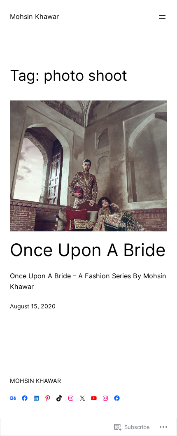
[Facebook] (24, 398)
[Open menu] (162, 17)
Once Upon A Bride (87, 250)
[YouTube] (94, 398)
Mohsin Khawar (34, 16)
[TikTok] (59, 398)
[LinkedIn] (36, 398)
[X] (82, 398)
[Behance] (13, 398)
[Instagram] (71, 398)
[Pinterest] (47, 398)
